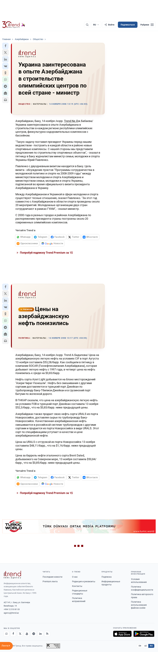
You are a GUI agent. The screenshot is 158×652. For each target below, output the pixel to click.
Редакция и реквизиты (83, 581)
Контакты (77, 586)
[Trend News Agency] (12, 575)
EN (140, 646)
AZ (145, 646)
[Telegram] (33, 634)
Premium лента (50, 581)
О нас (75, 577)
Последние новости (52, 577)
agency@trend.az (11, 613)
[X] (20, 634)
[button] (5, 46)
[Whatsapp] (6, 634)
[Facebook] (13, 634)
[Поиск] (87, 25)
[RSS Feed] (47, 634)
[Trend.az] (13, 24)
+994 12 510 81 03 (12, 609)
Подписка (107, 577)
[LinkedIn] (40, 634)
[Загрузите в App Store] (122, 634)
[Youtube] (27, 634)
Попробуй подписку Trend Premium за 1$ (46, 252)
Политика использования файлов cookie (139, 605)
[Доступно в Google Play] (143, 634)
